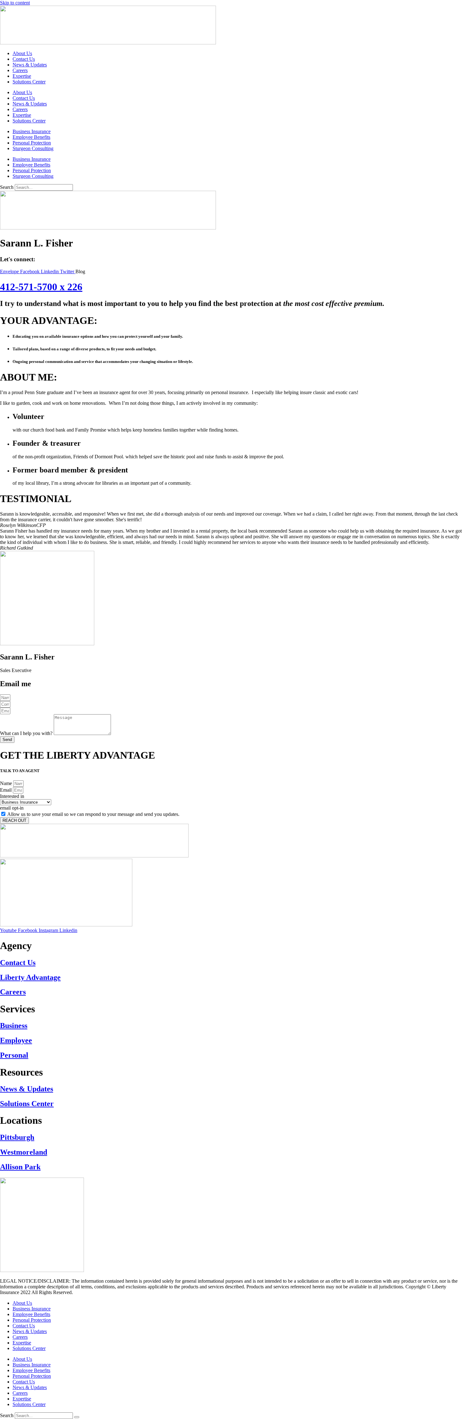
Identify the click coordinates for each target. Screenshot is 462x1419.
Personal (14, 1055)
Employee (16, 1040)
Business (13, 1025)
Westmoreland (23, 1152)
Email (6, 790)
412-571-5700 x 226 (41, 286)
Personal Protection (32, 142)
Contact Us (24, 59)
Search (7, 187)
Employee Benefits (31, 137)
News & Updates (30, 64)
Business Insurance (32, 131)
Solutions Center (29, 81)
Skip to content (15, 2)
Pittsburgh (17, 1137)
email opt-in (12, 808)
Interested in (12, 796)
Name (6, 783)
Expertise (22, 76)
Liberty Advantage (30, 977)
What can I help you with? (27, 733)
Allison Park (20, 1167)
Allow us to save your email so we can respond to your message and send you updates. (93, 814)
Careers (20, 70)
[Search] (76, 1417)
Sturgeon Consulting (33, 148)
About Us (22, 53)
